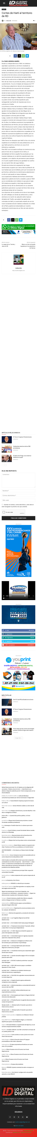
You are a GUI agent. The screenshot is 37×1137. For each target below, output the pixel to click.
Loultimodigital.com (28, 1130)
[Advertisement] (18, 353)
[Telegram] (27, 56)
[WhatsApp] (23, 56)
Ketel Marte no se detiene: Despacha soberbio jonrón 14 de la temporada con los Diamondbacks (18, 790)
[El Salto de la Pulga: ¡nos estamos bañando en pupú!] (7, 458)
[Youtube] (27, 1117)
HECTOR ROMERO (6, 850)
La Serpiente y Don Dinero (12, 880)
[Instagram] (14, 1117)
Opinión (4, 9)
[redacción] (3, 21)
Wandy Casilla (5, 1005)
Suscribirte (31, 645)
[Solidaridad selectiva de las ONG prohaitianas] (7, 449)
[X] (19, 56)
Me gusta (31, 630)
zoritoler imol (5, 918)
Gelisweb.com (16, 1132)
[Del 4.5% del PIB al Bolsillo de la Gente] (7, 702)
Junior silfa (5, 815)
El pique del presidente (17, 1064)
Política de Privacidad (26, 1132)
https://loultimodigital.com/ (18, 270)
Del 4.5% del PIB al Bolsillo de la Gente (23, 699)
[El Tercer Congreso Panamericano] (7, 439)
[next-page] (5, 465)
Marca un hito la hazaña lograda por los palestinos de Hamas (28, 246)
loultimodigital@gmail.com (22, 1122)
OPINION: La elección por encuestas (20, 883)
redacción (8, 20)
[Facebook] (15, 56)
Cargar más (18, 738)
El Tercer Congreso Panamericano (22, 437)
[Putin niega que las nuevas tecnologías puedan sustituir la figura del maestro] (7, 731)
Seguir (32, 634)
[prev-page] (3, 465)
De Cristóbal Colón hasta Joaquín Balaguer (22, 923)
